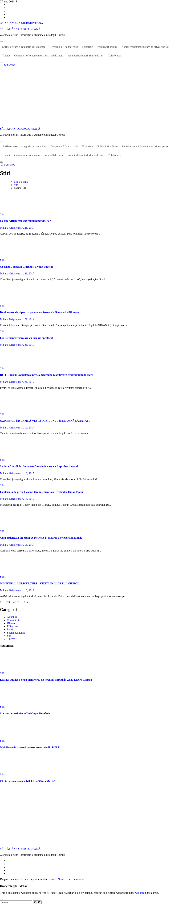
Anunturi (85, 55)
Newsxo (62, 879)
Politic (107, 46)
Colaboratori (115, 55)
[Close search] (1, 899)
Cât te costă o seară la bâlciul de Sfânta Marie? (27, 781)
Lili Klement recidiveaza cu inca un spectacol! (27, 337)
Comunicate (38, 55)
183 (8, 602)
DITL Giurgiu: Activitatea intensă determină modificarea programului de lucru (46, 374)
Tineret (6, 55)
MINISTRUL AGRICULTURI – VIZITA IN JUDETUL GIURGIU (40, 583)
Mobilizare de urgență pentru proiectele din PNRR (30, 747)
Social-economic (145, 46)
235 (26, 602)
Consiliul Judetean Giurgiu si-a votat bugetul (26, 266)
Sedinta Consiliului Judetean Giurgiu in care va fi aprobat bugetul (39, 466)
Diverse (11, 623)
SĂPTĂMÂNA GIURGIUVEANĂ (20, 29)
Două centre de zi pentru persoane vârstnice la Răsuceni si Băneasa (39, 312)
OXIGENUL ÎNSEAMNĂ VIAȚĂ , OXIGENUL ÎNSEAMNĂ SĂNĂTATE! (45, 420)
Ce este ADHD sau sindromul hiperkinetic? (25, 220)
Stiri (24, 46)
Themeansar (77, 879)
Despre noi (64, 46)
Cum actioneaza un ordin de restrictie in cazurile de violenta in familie (41, 537)
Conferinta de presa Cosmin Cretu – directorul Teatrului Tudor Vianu (41, 492)
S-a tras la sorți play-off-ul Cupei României (25, 713)
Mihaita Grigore (9, 227)
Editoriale (87, 46)
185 (17, 602)
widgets (139, 892)
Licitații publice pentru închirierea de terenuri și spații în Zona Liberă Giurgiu (46, 679)
